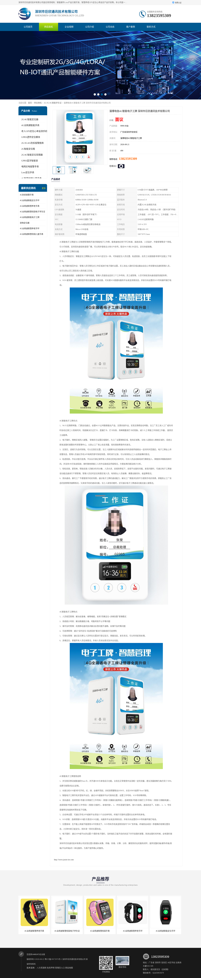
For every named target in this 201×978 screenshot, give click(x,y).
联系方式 (151, 27)
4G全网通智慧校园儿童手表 (31, 234)
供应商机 (48, 27)
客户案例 (130, 27)
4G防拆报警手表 (27, 195)
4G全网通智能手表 (30, 125)
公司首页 (28, 27)
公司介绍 (89, 27)
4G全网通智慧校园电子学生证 (32, 212)
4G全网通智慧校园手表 (67, 931)
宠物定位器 (24, 223)
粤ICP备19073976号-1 (53, 959)
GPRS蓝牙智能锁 (29, 161)
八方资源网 (41, 968)
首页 (30, 103)
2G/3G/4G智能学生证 (53, 103)
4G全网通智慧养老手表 (29, 206)
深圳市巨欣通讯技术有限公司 (73, 959)
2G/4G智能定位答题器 (32, 155)
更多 (44, 188)
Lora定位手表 (27, 172)
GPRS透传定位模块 (30, 137)
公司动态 (110, 27)
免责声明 (51, 968)
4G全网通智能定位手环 (29, 200)
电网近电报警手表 (30, 166)
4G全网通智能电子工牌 (29, 217)
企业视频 (69, 27)
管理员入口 (60, 968)
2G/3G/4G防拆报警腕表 (32, 143)
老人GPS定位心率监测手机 (34, 131)
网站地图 (69, 968)
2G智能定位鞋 (28, 149)
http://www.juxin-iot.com (64, 860)
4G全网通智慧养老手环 (29, 228)
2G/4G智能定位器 (29, 119)
